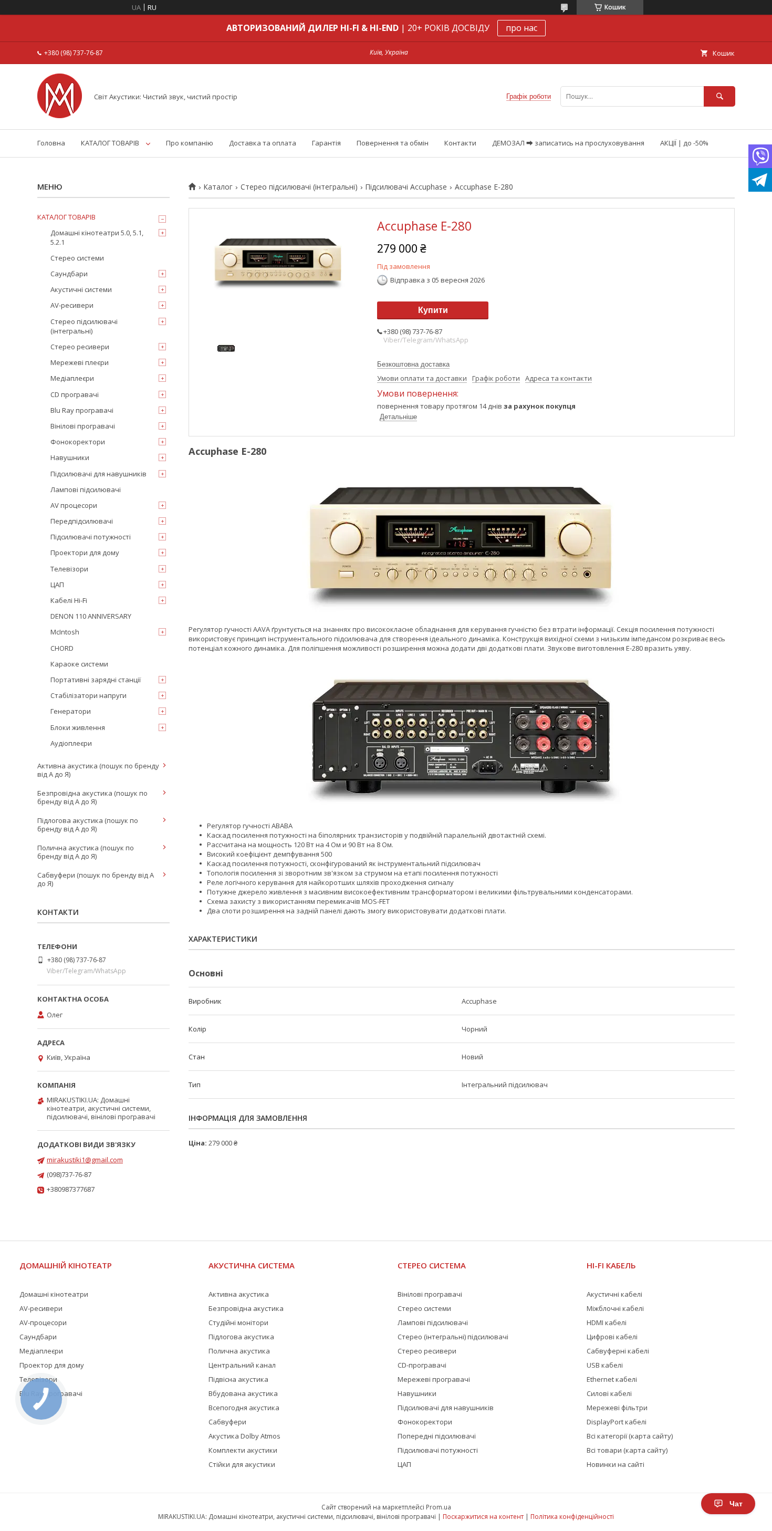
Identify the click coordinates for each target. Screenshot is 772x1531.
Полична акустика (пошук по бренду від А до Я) (85, 852)
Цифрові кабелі (612, 1336)
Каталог (218, 187)
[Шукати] (719, 96)
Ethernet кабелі (612, 1379)
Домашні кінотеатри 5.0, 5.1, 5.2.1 (96, 237)
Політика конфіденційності (572, 1516)
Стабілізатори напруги (88, 695)
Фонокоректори (77, 441)
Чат (736, 1503)
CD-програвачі (422, 1365)
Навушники (69, 457)
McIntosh (64, 632)
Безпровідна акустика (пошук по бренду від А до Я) (92, 797)
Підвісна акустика (238, 1379)
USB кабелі (605, 1365)
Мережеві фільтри (617, 1407)
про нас (521, 28)
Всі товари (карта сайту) (627, 1450)
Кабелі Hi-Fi (68, 600)
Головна (51, 143)
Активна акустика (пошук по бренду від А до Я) (98, 770)
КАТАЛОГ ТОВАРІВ (110, 143)
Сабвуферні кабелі (618, 1351)
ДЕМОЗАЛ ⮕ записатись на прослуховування (568, 143)
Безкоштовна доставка (413, 364)
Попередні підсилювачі (437, 1436)
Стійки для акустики (241, 1464)
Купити (433, 310)
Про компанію (189, 143)
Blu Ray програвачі (81, 410)
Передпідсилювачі (81, 521)
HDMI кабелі (607, 1322)
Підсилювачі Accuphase (406, 187)
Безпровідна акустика (246, 1308)
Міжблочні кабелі (615, 1308)
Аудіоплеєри (71, 743)
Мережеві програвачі (434, 1379)
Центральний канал (242, 1365)
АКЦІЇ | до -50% (684, 143)
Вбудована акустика (243, 1393)
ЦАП (57, 584)
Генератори (70, 711)
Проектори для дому (84, 552)
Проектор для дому (51, 1365)
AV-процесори (43, 1322)
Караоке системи (79, 664)
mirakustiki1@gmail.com (85, 1159)
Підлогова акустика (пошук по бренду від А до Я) (87, 825)
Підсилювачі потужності (90, 536)
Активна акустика (238, 1294)
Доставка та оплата (262, 143)
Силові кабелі (609, 1393)
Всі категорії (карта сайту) (630, 1436)
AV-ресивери (71, 305)
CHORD (62, 648)
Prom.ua (438, 1507)
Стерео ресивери (79, 346)
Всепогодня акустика (243, 1407)
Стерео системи (77, 258)
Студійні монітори (238, 1322)
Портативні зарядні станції (95, 679)
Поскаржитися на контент (483, 1516)
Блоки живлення (77, 727)
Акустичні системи (81, 289)
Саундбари (69, 273)
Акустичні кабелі (614, 1294)
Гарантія (326, 143)
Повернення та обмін (393, 143)
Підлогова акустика (241, 1336)
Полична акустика (239, 1351)
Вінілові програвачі (82, 426)
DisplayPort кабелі (616, 1421)
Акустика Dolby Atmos (244, 1436)
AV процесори (73, 505)
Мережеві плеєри (79, 362)
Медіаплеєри (72, 378)
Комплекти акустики (242, 1450)
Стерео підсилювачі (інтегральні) (299, 187)
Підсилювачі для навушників (98, 473)
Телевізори (69, 569)
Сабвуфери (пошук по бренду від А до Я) (95, 879)
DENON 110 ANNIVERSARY (90, 616)
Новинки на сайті (615, 1464)
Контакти (460, 143)
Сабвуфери (227, 1421)
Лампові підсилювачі (85, 489)
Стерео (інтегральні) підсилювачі (453, 1336)
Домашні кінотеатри (53, 1294)
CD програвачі (74, 394)
